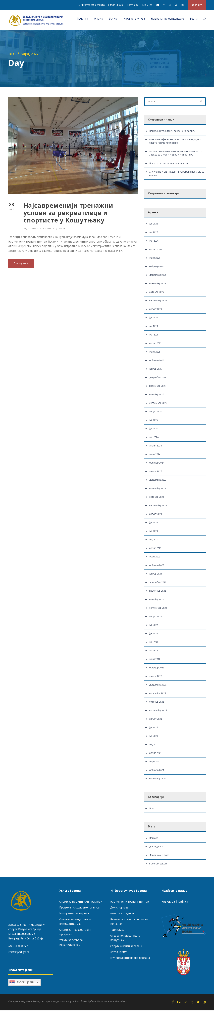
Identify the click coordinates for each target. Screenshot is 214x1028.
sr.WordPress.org (158, 863)
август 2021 (155, 718)
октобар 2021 (156, 701)
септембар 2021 (158, 710)
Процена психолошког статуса (79, 907)
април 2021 (155, 753)
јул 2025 (153, 317)
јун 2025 (153, 326)
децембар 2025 (157, 275)
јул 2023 (153, 522)
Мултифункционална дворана (130, 958)
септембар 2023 (158, 505)
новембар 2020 (157, 778)
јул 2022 (153, 625)
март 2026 (154, 257)
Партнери (132, 5)
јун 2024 (153, 428)
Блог (62, 228)
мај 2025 (153, 334)
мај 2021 (153, 744)
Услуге (113, 18)
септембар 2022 (158, 607)
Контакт (196, 5)
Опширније (21, 263)
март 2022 (154, 659)
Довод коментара (159, 855)
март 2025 (154, 351)
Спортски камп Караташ (126, 946)
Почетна (82, 18)
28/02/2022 (30, 228)
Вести (193, 18)
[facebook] (164, 5)
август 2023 (155, 514)
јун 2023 (153, 531)
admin (50, 228)
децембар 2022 (157, 582)
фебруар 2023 (156, 565)
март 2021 (154, 761)
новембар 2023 (157, 488)
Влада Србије (116, 5)
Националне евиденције (167, 18)
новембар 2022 (157, 590)
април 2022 (155, 650)
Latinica (183, 901)
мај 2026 (154, 240)
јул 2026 (153, 223)
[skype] (192, 1002)
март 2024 (154, 454)
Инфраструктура (134, 18)
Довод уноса (156, 846)
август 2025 (155, 309)
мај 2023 (153, 539)
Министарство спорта (91, 5)
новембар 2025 (157, 283)
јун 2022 (153, 633)
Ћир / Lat (147, 5)
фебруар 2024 (156, 462)
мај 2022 (153, 642)
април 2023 (155, 548)
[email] (157, 5)
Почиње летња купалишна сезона (168, 163)
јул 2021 (153, 727)
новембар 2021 (157, 693)
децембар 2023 (157, 479)
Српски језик (24, 982)
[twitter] (198, 1002)
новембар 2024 (157, 386)
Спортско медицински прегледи (80, 901)
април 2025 (155, 343)
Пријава (153, 838)
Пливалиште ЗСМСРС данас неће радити (172, 131)
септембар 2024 (158, 403)
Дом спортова (119, 907)
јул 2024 (153, 420)
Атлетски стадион (122, 913)
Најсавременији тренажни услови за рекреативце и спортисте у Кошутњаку (68, 212)
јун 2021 (153, 736)
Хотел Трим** (118, 952)
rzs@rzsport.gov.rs (18, 952)
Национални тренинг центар (129, 901)
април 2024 (155, 445)
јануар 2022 (155, 676)
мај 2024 (154, 437)
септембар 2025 (158, 300)
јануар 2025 (155, 368)
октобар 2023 (156, 497)
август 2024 (155, 411)
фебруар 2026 (156, 266)
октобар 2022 (156, 599)
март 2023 (154, 556)
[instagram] (183, 5)
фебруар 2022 (156, 667)
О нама (98, 18)
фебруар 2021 (156, 770)
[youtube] (176, 5)
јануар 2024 (155, 471)
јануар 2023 (155, 573)
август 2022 (155, 616)
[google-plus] (179, 1002)
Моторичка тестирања (74, 913)
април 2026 (155, 249)
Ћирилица (168, 901)
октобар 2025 (156, 292)
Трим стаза (117, 930)
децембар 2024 (158, 377)
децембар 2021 (157, 684)
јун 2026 (153, 232)
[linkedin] (170, 5)
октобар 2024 (156, 394)
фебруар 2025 (156, 360)
